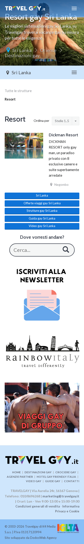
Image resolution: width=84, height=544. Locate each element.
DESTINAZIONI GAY (38, 472)
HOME (16, 472)
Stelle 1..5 (62, 121)
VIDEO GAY (33, 481)
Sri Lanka (22, 50)
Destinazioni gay (22, 55)
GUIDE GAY (52, 481)
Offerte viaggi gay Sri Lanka (42, 203)
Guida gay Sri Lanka (42, 218)
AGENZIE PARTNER (20, 476)
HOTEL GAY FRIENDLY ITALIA (56, 476)
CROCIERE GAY (65, 472)
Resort (10, 99)
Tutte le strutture (18, 91)
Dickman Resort (63, 135)
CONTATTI (71, 481)
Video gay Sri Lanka (42, 226)
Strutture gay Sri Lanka (42, 210)
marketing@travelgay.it (60, 496)
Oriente (48, 50)
